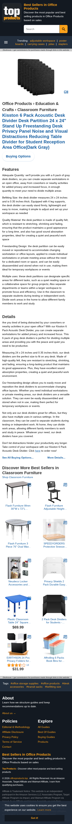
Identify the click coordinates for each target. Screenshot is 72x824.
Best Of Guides (47, 731)
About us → (9, 713)
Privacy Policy (10, 736)
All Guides (44, 727)
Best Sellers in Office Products (26, 754)
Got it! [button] (34, 818)
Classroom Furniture (37, 109)
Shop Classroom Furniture (17, 477)
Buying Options (18, 156)
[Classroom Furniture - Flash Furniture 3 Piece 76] (29, 522)
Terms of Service (12, 741)
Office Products (17, 103)
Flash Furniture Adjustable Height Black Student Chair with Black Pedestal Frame (54, 507)
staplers (63, 44)
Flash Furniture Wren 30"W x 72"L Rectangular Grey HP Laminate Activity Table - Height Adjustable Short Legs (18, 507)
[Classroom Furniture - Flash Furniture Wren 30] (29, 484)
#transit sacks (34, 686)
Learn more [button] (44, 809)
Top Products (9, 768)
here (37, 450)
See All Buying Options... (18, 457)
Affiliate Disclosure (13, 731)
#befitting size (53, 686)
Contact (6, 746)
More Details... (56, 457)
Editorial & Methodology (16, 727)
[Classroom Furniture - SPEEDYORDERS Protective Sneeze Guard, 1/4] (65, 522)
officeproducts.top (19, 778)
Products (43, 741)
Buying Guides (46, 736)
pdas (51, 44)
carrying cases (36, 44)
